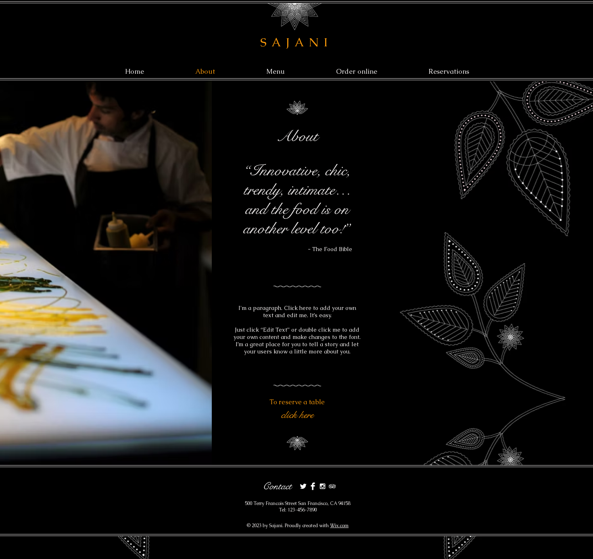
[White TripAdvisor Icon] (332, 486)
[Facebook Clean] (313, 486)
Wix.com (339, 525)
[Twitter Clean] (303, 486)
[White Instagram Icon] (322, 486)
